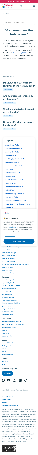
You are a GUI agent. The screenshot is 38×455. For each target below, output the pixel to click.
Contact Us (5, 361)
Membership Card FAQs (14, 187)
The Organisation (7, 346)
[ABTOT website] (19, 448)
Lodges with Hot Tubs (8, 309)
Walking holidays (7, 315)
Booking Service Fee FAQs (15, 159)
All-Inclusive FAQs (12, 152)
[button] (34, 6)
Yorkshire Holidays (8, 273)
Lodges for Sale (7, 336)
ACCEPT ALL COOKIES (19, 241)
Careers (4, 349)
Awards (4, 352)
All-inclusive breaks (8, 312)
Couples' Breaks (7, 294)
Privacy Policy (6, 400)
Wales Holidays (7, 270)
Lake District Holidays (9, 258)
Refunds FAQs (10, 208)
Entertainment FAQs (9, 102)
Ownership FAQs (11, 197)
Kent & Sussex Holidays (9, 256)
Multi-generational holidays (11, 303)
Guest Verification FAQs (14, 180)
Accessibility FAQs (12, 145)
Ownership (5, 333)
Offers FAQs (9, 190)
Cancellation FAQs (12, 162)
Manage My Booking (20, 53)
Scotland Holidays (7, 267)
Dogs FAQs (9, 169)
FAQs (3, 364)
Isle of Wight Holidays (9, 253)
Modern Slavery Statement (10, 405)
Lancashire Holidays (8, 261)
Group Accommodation (9, 300)
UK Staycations (6, 291)
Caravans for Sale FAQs (14, 166)
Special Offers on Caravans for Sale (13, 324)
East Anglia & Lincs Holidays (11, 247)
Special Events (6, 306)
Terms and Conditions (9, 394)
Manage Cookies (10, 236)
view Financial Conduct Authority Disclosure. (21, 424)
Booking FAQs (10, 155)
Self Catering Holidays (9, 289)
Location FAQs (10, 183)
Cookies (4, 403)
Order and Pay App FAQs (14, 194)
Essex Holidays (6, 250)
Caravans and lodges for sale (11, 321)
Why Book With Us (7, 343)
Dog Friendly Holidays (9, 283)
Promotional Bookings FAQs (15, 201)
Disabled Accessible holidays (11, 286)
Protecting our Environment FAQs (17, 204)
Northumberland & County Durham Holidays (16, 264)
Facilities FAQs (8, 89)
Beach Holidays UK (8, 280)
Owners (4, 330)
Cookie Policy (12, 227)
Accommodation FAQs (13, 148)
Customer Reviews (7, 354)
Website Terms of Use (8, 397)
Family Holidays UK (8, 297)
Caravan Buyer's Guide (9, 327)
